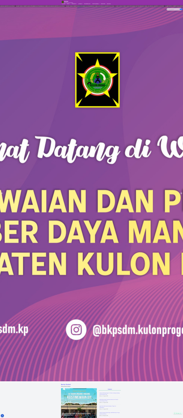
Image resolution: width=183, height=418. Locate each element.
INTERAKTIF (74, 3)
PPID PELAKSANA (95, 3)
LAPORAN (80, 3)
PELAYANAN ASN (87, 3)
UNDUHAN (109, 3)
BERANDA (63, 3)
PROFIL (68, 3)
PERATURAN (103, 3)
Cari (181, 9)
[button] (2, 415)
